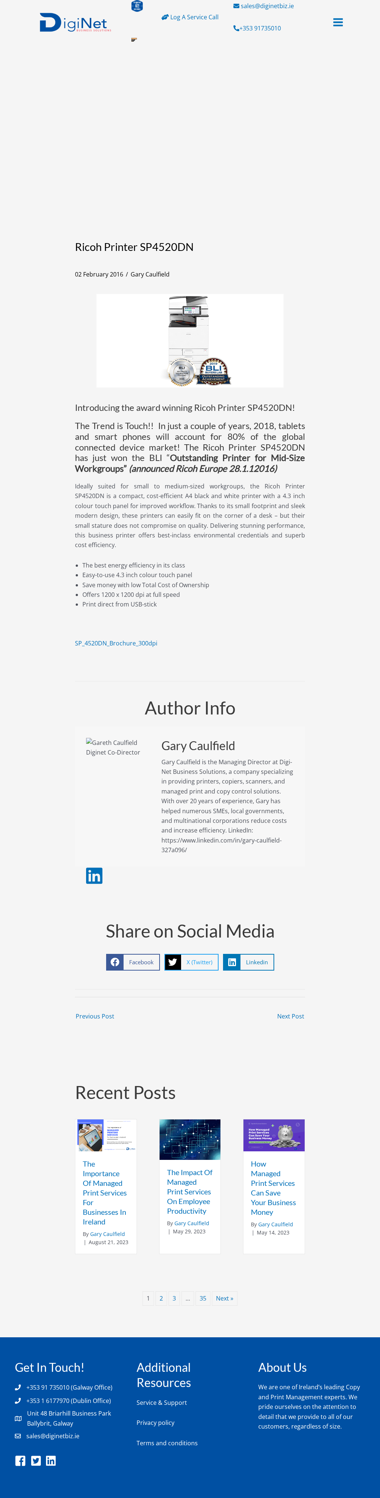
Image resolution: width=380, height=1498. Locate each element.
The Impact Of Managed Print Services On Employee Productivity (190, 1191)
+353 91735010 (260, 28)
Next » (224, 1298)
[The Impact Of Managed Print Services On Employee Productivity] (190, 1139)
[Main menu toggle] (338, 22)
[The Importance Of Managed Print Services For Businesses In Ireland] (106, 1135)
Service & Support (162, 1403)
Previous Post (95, 1016)
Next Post (290, 1016)
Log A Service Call (194, 17)
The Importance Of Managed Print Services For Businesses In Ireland (105, 1192)
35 (203, 1298)
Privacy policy (155, 1423)
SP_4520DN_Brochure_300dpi (116, 643)
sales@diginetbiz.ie (267, 6)
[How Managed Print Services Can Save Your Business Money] (274, 1135)
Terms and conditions (167, 1443)
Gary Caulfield (150, 274)
